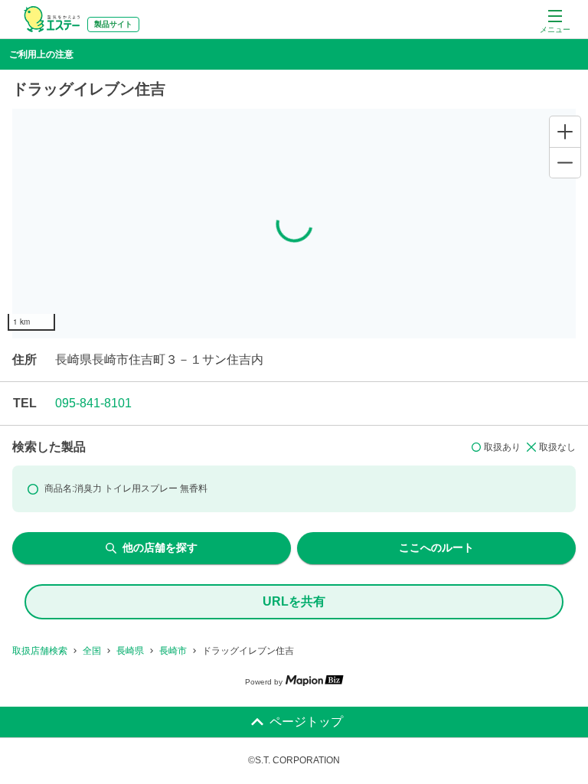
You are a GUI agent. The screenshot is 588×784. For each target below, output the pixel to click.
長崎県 (130, 650)
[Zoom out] (565, 162)
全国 (92, 650)
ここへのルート (436, 547)
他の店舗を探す (160, 547)
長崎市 (173, 650)
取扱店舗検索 (39, 650)
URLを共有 (294, 601)
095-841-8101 (93, 403)
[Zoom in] (565, 131)
